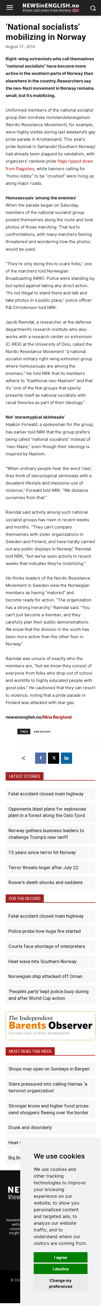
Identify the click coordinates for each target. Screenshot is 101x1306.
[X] (53, 758)
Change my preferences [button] (60, 1283)
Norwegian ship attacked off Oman (45, 976)
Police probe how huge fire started (44, 931)
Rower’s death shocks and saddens (45, 882)
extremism (42, 731)
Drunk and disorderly (30, 1127)
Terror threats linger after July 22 (43, 867)
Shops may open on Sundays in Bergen (48, 1069)
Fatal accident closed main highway (46, 794)
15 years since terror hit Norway (42, 852)
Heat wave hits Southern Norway (42, 961)
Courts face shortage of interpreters (46, 946)
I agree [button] (60, 1257)
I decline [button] (61, 1268)
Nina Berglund (57, 717)
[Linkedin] (66, 758)
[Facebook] (40, 758)
